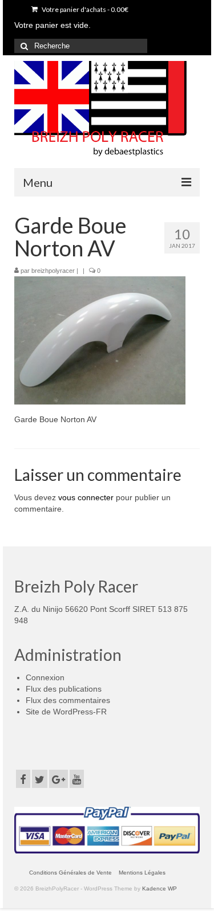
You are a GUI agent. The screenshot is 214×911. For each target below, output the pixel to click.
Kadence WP (159, 888)
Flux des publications (64, 688)
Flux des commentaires (68, 700)
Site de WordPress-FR (66, 711)
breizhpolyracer (53, 270)
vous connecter (86, 497)
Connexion (45, 677)
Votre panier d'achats (84, 9)
